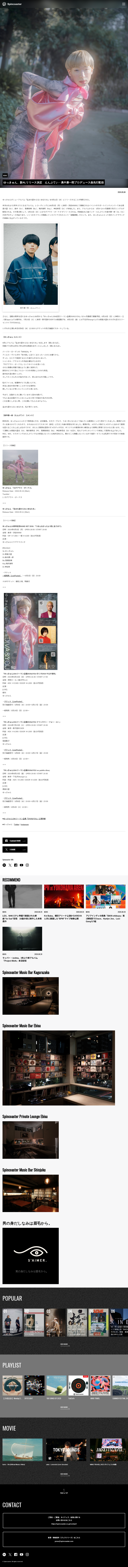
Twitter (16, 824)
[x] (10, 866)
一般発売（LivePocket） (12, 576)
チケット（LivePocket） (13, 702)
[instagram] (27, 866)
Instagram (25, 824)
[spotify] (4, 866)
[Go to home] (12, 3)
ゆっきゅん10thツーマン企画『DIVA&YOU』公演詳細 (25, 819)
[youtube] (22, 866)
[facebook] (16, 866)
